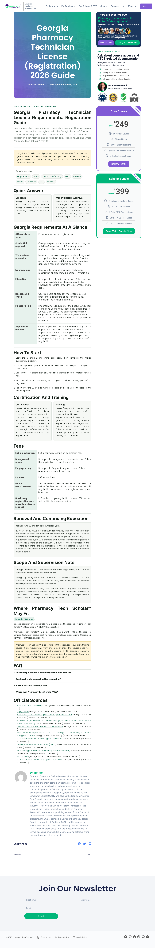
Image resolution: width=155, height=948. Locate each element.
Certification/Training (52, 176)
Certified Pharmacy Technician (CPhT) (36, 744)
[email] (125, 936)
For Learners (52, 6)
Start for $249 (118, 163)
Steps (36, 176)
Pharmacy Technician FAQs (30, 705)
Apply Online (23, 711)
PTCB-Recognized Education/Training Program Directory (43, 750)
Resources (116, 6)
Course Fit (31, 181)
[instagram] (134, 936)
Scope (20, 181)
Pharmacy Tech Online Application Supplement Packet (44, 714)
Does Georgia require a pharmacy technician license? (43, 672)
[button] (79, 843)
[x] (147, 936)
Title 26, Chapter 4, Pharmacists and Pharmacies (40, 726)
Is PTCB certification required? (31, 685)
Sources (50, 181)
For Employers (68, 6)
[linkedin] (138, 936)
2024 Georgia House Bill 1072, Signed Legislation (39, 738)
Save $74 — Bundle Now (119, 231)
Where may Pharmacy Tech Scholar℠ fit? (37, 692)
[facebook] (130, 936)
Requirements (23, 176)
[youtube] (143, 936)
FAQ (41, 181)
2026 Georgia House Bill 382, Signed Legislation (39, 759)
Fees (67, 176)
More (130, 6)
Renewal (77, 176)
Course (103, 6)
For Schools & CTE (88, 6)
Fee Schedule (23, 756)
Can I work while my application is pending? (38, 679)
